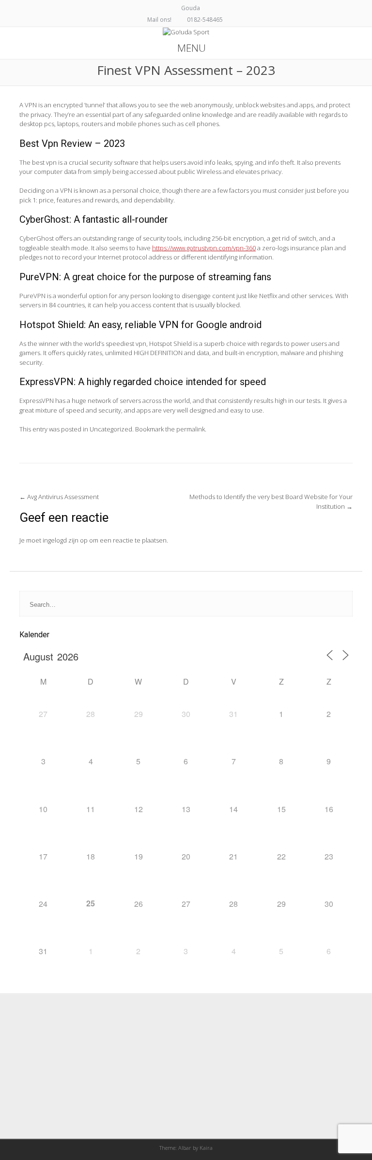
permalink (190, 429)
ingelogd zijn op (65, 540)
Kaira (206, 1147)
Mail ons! (159, 19)
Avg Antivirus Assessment (59, 496)
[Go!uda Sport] (186, 32)
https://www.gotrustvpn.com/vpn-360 (204, 247)
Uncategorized (111, 429)
